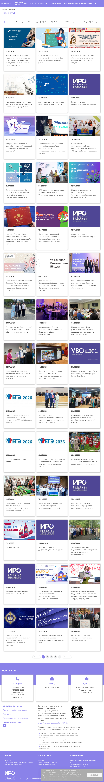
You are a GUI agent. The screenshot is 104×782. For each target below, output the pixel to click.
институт (27, 3)
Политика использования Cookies (56, 779)
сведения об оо (19, 3)
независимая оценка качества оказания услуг (83, 761)
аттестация (41, 758)
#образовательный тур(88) (81, 22)
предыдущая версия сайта (13, 764)
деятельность (40, 3)
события (52, 3)
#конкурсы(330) (38, 22)
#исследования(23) (23, 22)
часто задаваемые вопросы (79, 764)
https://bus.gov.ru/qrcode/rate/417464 (53, 723)
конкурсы (61, 3)
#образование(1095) (61, 22)
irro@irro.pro (87, 692)
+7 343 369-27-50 (17, 692)
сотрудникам (86, 3)
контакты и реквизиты (77, 758)
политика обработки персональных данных (19, 762)
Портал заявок (9, 714)
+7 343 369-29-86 (17, 688)
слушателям (73, 3)
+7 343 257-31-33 (17, 695)
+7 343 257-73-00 (17, 697)
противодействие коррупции (47, 762)
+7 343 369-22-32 (17, 690)
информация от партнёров (46, 764)
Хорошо (94, 775)
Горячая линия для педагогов (15, 718)
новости (7, 758)
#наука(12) (49, 22)
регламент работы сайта (78, 766)
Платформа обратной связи (15, 710)
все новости (10, 22)
